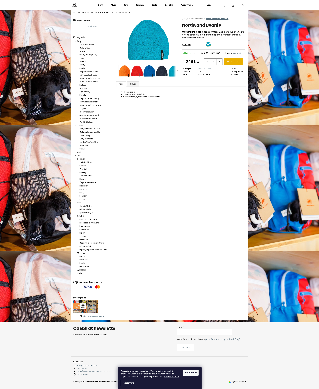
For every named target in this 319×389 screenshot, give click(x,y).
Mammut (237, 53)
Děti (78, 155)
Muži (79, 152)
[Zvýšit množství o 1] (219, 62)
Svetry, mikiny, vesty (88, 55)
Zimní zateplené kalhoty (90, 105)
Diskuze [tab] (133, 84)
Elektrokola (84, 266)
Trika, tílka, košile (86, 44)
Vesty (82, 65)
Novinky (80, 273)
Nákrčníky (83, 186)
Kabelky (82, 172)
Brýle (79, 202)
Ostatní (80, 216)
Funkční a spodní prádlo (89, 115)
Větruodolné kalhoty (89, 102)
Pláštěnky (84, 169)
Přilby (81, 192)
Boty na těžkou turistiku (90, 128)
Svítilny (82, 199)
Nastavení (128, 382)
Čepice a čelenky (87, 182)
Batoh (82, 263)
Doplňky (81, 159)
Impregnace (84, 226)
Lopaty (82, 233)
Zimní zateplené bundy (90, 78)
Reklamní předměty (88, 219)
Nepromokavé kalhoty (89, 98)
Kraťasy (82, 85)
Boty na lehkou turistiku (90, 132)
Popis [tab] (121, 84)
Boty (81, 125)
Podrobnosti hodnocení (217, 19)
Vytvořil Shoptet (239, 381)
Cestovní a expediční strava (91, 243)
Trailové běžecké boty (89, 142)
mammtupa (82, 374)
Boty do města (86, 139)
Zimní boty (84, 145)
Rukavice (83, 189)
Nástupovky (85, 135)
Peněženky (84, 229)
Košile (82, 51)
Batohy (82, 165)
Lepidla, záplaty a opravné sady (93, 249)
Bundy (82, 68)
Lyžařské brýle (85, 209)
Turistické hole (85, 162)
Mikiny (82, 58)
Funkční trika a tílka (88, 118)
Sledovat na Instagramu (93, 316)
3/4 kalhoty (85, 92)
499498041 (82, 368)
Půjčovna (81, 253)
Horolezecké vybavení (89, 223)
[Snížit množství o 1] (207, 62)
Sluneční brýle (85, 206)
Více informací (171, 376)
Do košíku (235, 61)
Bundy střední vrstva (89, 81)
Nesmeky (83, 179)
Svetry (83, 61)
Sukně (82, 149)
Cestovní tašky (86, 175)
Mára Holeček (85, 246)
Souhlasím (191, 372)
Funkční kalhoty (87, 122)
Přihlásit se (185, 347)
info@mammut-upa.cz (87, 365)
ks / (92, 26)
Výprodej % (81, 270)
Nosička (82, 256)
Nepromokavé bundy (89, 71)
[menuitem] (102, 5)
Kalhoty (82, 95)
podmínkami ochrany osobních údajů (222, 339)
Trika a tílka (85, 48)
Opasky (82, 236)
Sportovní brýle (86, 212)
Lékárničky (83, 239)
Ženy (79, 41)
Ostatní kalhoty (87, 112)
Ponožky (83, 196)
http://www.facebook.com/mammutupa (95, 371)
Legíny (83, 108)
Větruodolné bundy (88, 75)
